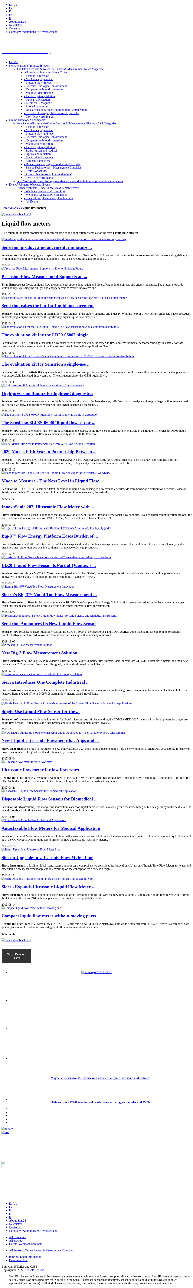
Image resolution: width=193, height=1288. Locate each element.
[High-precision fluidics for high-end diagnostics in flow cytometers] (43, 385)
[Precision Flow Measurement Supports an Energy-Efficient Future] (42, 268)
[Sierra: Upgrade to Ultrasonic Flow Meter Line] (31, 849)
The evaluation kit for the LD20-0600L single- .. (47, 334)
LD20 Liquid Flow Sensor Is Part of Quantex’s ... (49, 565)
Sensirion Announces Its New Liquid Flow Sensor (49, 623)
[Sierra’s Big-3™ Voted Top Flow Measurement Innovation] (38, 586)
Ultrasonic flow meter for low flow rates (40, 769)
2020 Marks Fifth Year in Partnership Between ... (49, 451)
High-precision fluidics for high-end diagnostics (47, 393)
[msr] (5, 1132)
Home (5, 208)
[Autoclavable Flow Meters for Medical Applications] (34, 820)
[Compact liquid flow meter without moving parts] (32, 908)
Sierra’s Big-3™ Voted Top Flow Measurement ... (49, 594)
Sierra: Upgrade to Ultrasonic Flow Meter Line (47, 857)
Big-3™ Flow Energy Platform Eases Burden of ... (50, 536)
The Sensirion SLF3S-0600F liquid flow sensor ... (48, 422)
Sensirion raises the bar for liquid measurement (48, 305)
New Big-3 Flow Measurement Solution (39, 652)
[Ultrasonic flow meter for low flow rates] (27, 761)
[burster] (7, 1128)
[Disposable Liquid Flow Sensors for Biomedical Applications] (39, 791)
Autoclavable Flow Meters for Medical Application (51, 828)
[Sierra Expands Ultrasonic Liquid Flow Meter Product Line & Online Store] (48, 878)
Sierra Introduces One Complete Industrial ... (46, 682)
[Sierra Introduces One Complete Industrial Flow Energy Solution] (42, 674)
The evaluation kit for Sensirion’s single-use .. (45, 364)
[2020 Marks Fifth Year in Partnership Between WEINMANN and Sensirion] (48, 443)
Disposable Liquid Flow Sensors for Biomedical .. (49, 799)
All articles (15, 208)
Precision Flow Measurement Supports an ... (44, 276)
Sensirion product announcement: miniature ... (47, 247)
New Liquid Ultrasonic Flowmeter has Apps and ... (50, 740)
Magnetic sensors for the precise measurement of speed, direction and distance (100, 1078)
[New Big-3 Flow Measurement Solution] (27, 644)
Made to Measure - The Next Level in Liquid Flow (50, 480)
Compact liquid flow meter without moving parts (49, 915)
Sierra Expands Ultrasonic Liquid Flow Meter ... (48, 886)
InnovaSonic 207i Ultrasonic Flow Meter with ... (48, 506)
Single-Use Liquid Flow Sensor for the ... (41, 711)
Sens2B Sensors (34, 1270)
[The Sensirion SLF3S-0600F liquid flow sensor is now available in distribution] (50, 414)
